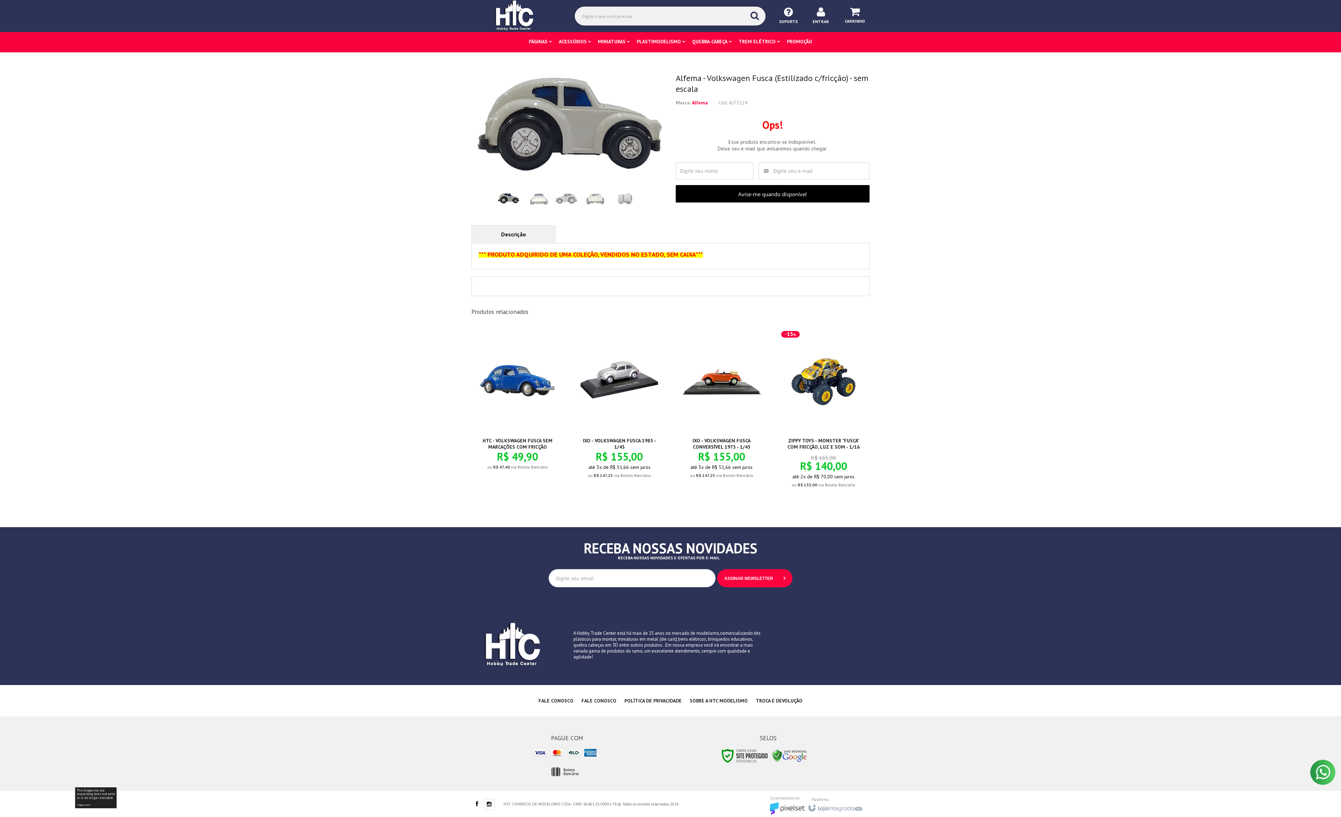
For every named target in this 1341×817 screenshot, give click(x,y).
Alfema (700, 103)
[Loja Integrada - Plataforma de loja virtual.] (835, 806)
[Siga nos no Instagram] (489, 804)
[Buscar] (754, 16)
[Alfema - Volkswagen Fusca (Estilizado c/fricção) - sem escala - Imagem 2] (537, 198)
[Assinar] (754, 578)
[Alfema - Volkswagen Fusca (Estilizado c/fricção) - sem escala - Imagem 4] (595, 198)
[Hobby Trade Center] (519, 15)
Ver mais (521, 442)
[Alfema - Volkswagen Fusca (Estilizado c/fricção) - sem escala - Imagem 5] (624, 198)
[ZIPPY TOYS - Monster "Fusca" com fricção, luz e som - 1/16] (824, 413)
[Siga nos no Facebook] (476, 804)
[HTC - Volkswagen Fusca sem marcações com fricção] (517, 404)
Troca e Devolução (779, 701)
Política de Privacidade (653, 701)
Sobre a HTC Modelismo (719, 701)
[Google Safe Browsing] (789, 755)
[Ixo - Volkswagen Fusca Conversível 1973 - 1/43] (722, 408)
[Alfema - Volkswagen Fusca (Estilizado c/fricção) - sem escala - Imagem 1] (508, 198)
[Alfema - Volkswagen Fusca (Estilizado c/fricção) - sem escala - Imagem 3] (566, 198)
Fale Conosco (555, 701)
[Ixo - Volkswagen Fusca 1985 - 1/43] (619, 408)
